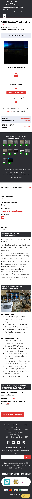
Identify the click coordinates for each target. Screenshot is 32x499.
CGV (26, 437)
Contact (25, 430)
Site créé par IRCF (16, 495)
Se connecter (25, 12)
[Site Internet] (2, 218)
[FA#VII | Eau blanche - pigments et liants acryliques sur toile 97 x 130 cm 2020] (5, 150)
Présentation (16, 425)
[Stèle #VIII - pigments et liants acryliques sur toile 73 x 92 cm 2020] (27, 142)
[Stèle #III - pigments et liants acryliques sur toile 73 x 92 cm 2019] (16, 142)
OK (27, 457)
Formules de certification (12, 430)
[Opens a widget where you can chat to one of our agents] (25, 496)
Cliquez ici (9, 111)
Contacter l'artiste (12, 414)
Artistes (25, 425)
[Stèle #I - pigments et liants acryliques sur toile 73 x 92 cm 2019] (5, 160)
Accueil (6, 425)
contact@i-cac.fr (19, 468)
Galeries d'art (15, 427)
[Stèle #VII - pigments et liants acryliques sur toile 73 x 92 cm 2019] (10, 142)
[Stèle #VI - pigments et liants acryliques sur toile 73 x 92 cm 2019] (16, 150)
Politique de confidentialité (13, 437)
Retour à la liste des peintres (15, 92)
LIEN (13, 398)
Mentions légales (16, 435)
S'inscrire (16, 12)
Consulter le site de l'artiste (12, 211)
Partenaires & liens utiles (16, 432)
